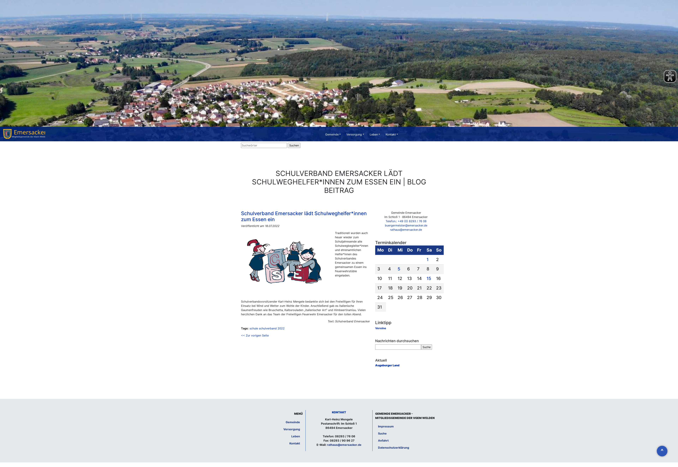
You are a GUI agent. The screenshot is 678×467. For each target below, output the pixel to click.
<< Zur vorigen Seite (255, 335)
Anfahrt (383, 440)
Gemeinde (332, 134)
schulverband (268, 328)
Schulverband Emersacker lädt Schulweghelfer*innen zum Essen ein (304, 216)
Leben (374, 134)
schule (253, 328)
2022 (281, 328)
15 (429, 278)
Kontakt (391, 134)
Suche (382, 433)
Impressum (386, 426)
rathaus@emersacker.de (406, 229)
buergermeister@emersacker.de (406, 225)
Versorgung (354, 134)
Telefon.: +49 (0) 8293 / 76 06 (406, 221)
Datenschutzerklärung (393, 447)
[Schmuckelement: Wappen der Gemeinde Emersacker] (24, 134)
